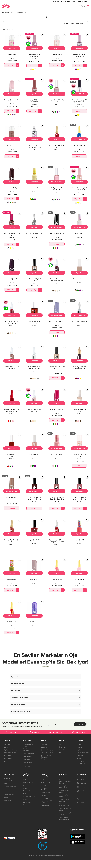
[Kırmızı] (8, 466)
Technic (25, 780)
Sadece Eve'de (80, 732)
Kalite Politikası (27, 767)
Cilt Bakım (79, 747)
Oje (26, 12)
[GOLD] (80, 378)
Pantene (6, 797)
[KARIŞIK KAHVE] (11, 421)
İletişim (6, 747)
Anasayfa (5, 12)
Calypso (25, 805)
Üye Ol (61, 744)
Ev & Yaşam (80, 761)
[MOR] (13, 114)
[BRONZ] (10, 114)
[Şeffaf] (76, 115)
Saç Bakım (80, 750)
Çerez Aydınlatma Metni (28, 763)
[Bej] (76, 203)
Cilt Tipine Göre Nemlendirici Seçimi (64, 818)
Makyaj (11, 12)
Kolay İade (35, 732)
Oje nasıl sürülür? (16, 690)
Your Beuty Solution (29, 796)
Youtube (83, 787)
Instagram (83, 783)
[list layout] (65, 24)
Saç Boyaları (44, 785)
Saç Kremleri (44, 798)
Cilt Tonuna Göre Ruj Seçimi (65, 809)
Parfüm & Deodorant (83, 752)
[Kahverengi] (80, 421)
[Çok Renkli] (8, 248)
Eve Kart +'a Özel (57, 1)
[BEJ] (57, 291)
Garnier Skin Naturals (10, 786)
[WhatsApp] (79, 791)
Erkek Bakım (80, 758)
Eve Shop (37, 855)
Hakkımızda (7, 744)
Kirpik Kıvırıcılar (45, 782)
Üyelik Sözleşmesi (28, 753)
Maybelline (7, 778)
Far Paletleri (44, 780)
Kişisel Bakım (80, 755)
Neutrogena (7, 792)
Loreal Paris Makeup (9, 781)
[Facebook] (79, 795)
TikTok (82, 779)
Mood (25, 793)
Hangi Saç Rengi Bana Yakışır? (63, 786)
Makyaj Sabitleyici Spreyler (46, 801)
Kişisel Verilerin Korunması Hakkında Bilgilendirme (29, 757)
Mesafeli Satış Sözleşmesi (27, 749)
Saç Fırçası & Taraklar (45, 789)
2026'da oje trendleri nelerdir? (20, 697)
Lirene (25, 788)
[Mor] (76, 69)
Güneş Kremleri (45, 805)
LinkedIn (83, 802)
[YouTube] (79, 787)
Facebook (83, 795)
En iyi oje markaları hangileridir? (21, 711)
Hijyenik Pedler (45, 792)
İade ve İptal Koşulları (47, 752)
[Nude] (76, 290)
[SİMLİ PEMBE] (8, 202)
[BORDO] (76, 378)
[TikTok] (79, 779)
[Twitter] (79, 799)
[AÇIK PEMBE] (13, 421)
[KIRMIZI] (8, 421)
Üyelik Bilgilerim (63, 747)
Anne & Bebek (81, 764)
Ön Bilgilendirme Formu (28, 745)
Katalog (74, 1)
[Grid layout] (67, 24)
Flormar (6, 783)
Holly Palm (44, 855)
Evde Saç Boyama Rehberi (64, 791)
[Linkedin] (79, 803)
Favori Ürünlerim (63, 750)
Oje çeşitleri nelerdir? (17, 683)
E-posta (54, 724)
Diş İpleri (43, 795)
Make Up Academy (28, 782)
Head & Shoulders (9, 794)
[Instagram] (79, 783)
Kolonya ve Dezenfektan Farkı (64, 804)
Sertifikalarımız (8, 755)
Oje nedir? (14, 677)
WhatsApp (84, 791)
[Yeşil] (55, 112)
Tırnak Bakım (19, 12)
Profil (60, 752)
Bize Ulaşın (44, 744)
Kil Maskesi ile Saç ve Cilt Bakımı (65, 800)
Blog (5, 761)
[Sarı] (33, 69)
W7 (24, 785)
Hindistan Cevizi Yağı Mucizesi (65, 813)
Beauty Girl (26, 791)
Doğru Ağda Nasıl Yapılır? (64, 795)
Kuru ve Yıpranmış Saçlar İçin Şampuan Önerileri (65, 781)
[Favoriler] (78, 6)
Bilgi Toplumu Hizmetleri (10, 750)
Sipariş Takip (45, 747)
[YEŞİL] (8, 114)
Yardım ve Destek (82, 1)
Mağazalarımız (67, 1)
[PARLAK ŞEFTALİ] (55, 291)
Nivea (5, 789)
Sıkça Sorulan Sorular (47, 750)
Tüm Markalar (8, 800)
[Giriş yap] (75, 6)
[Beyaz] (35, 69)
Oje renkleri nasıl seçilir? (18, 704)
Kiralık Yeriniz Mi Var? (10, 752)
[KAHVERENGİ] (53, 291)
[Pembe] (31, 69)
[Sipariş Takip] (82, 6)
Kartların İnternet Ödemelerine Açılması (46, 757)
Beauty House (27, 802)
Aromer (25, 799)
